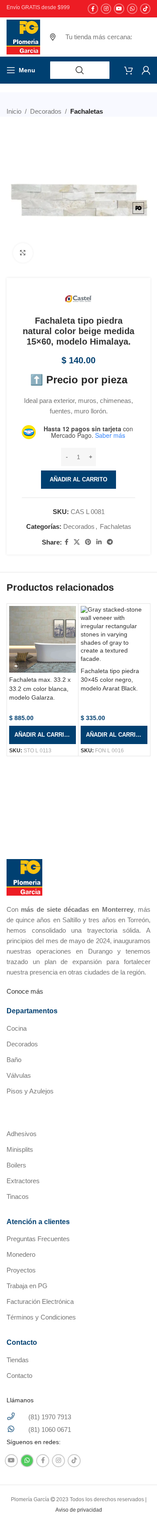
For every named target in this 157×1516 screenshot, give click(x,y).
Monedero (21, 1254)
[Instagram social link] (106, 8)
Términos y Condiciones (41, 1317)
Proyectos (21, 1270)
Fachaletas (86, 111)
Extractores (23, 1180)
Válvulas (19, 1075)
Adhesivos (22, 1133)
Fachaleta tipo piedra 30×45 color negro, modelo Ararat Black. (110, 680)
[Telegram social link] (110, 542)
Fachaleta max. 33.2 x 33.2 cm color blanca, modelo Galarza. (40, 689)
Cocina (17, 1028)
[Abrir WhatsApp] (135, 1494)
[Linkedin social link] (99, 542)
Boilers (16, 1165)
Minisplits (20, 1149)
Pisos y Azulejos (30, 1091)
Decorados (45, 111)
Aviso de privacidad (78, 1510)
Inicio (14, 111)
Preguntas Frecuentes (38, 1238)
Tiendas (18, 1360)
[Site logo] (23, 36)
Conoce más (25, 991)
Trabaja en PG (27, 1285)
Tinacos (18, 1196)
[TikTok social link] (145, 8)
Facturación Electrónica (40, 1301)
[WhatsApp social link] (132, 8)
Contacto (19, 1375)
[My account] (146, 70)
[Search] (79, 70)
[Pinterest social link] (88, 542)
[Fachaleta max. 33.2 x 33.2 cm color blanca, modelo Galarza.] (42, 639)
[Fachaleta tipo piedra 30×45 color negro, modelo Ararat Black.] (114, 634)
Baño (14, 1059)
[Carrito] (128, 70)
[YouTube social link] (119, 8)
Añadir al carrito (78, 479)
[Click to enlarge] (23, 253)
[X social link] (76, 542)
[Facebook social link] (93, 8)
